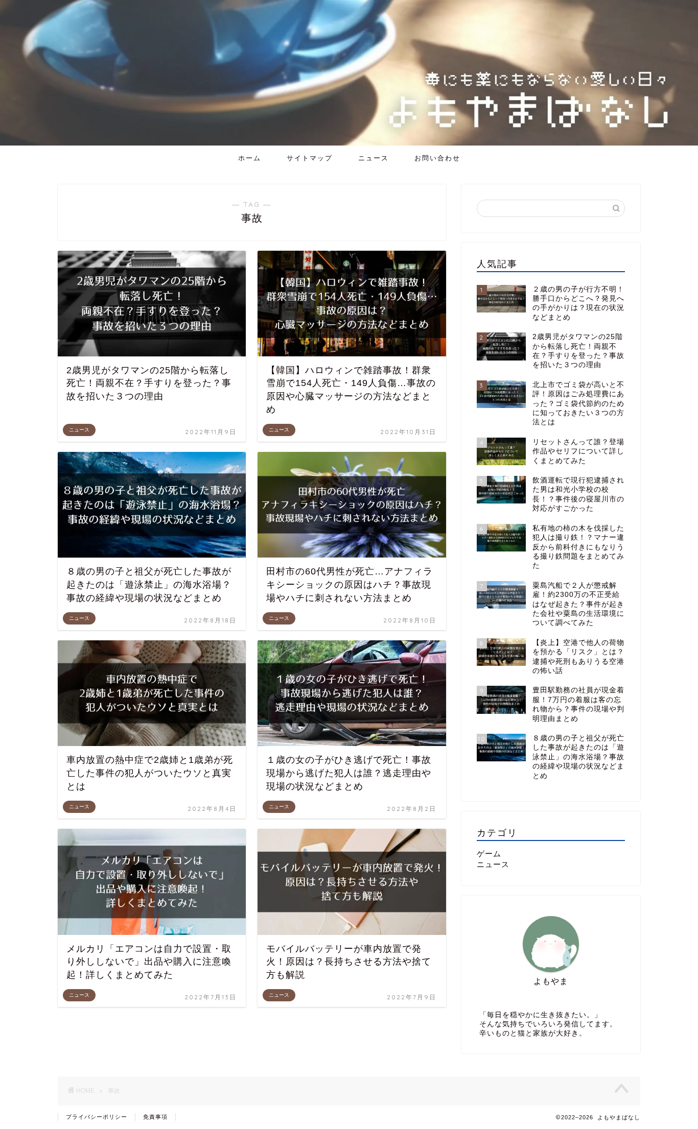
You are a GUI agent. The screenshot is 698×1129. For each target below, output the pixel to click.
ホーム (249, 158)
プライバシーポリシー (96, 1117)
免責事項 (155, 1117)
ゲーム (489, 853)
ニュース (373, 158)
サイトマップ (310, 158)
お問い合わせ (437, 158)
